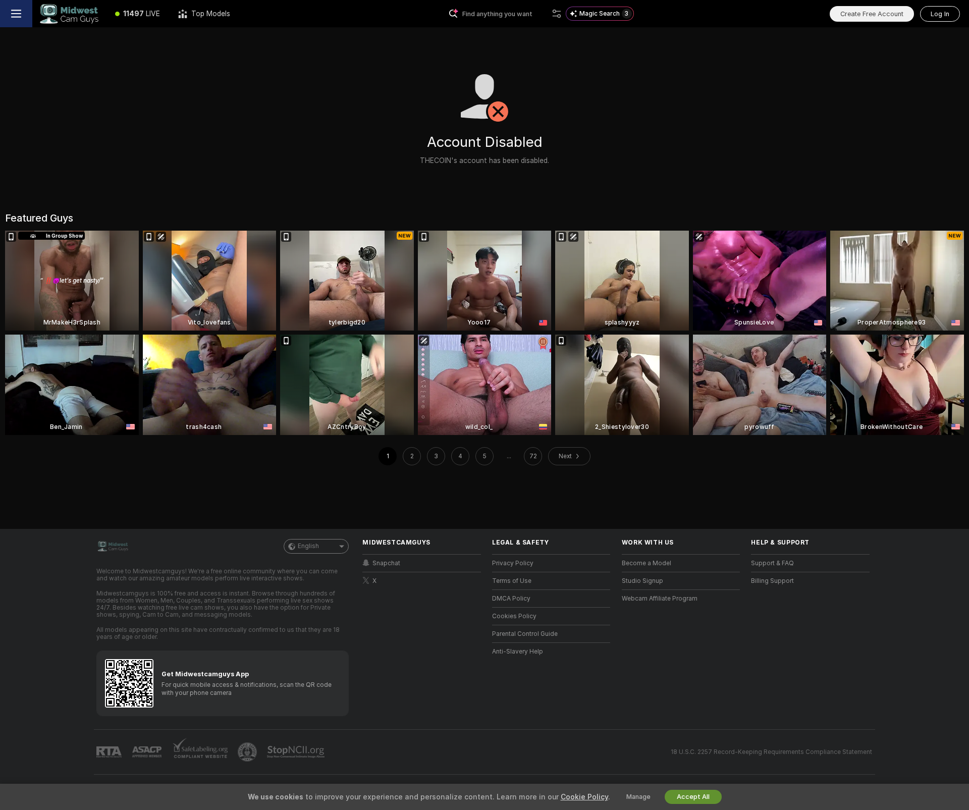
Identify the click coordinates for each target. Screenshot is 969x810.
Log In (940, 14)
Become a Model (646, 563)
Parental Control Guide (525, 633)
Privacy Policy (512, 563)
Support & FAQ (772, 563)
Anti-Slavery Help (517, 651)
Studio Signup (642, 580)
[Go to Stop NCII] (297, 752)
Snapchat (386, 563)
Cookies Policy (514, 616)
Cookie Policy (584, 797)
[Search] (557, 14)
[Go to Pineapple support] (248, 752)
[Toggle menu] (16, 13)
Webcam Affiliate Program (659, 598)
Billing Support (772, 580)
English (308, 546)
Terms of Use (511, 580)
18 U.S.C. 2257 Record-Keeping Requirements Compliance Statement (771, 751)
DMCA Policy (511, 598)
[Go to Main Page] (69, 13)
